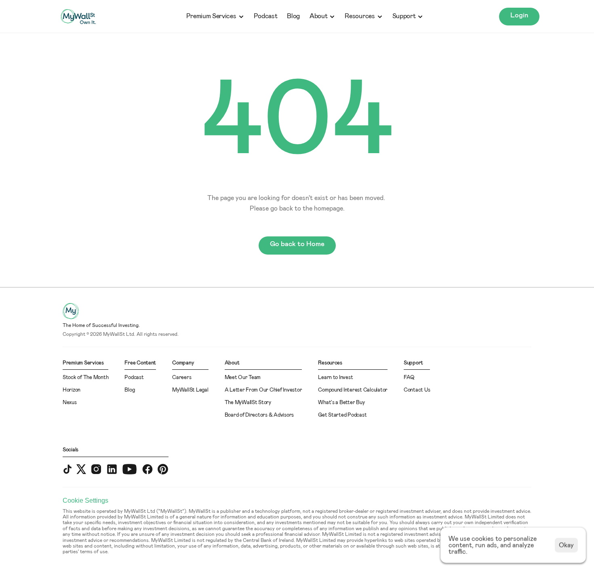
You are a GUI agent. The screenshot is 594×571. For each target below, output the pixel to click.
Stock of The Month (85, 377)
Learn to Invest (335, 377)
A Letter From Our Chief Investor (263, 390)
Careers (181, 377)
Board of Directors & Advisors (259, 415)
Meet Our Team (243, 377)
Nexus (70, 402)
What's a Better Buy (341, 402)
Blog (293, 16)
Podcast (266, 16)
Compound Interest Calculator (353, 390)
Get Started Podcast (342, 415)
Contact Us (417, 390)
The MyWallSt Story (248, 402)
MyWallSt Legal (190, 390)
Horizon (71, 390)
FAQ (409, 377)
